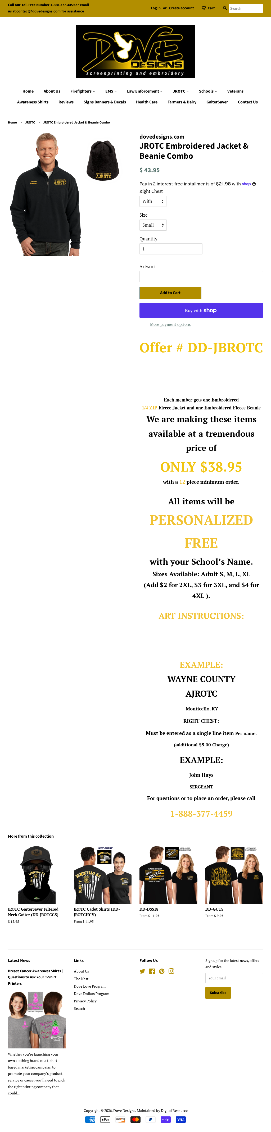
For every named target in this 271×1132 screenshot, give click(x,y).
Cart (211, 8)
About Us (52, 91)
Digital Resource (174, 1110)
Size (143, 215)
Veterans (235, 91)
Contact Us (248, 102)
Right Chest (151, 191)
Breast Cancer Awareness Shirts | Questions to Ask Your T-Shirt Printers (35, 977)
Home (28, 91)
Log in (156, 8)
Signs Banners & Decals (105, 102)
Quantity (148, 239)
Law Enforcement (143, 91)
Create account (181, 8)
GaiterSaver (217, 102)
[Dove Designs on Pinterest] (162, 972)
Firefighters (81, 91)
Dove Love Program (90, 986)
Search (79, 1008)
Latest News (19, 961)
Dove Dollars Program (91, 993)
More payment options (170, 324)
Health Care (146, 102)
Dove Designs (124, 1110)
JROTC (179, 91)
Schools (206, 91)
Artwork (147, 266)
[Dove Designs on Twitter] (142, 972)
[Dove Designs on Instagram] (171, 972)
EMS (109, 91)
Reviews (66, 102)
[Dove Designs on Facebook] (152, 972)
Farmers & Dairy (182, 102)
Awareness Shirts (32, 102)
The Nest (81, 978)
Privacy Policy (85, 1000)
